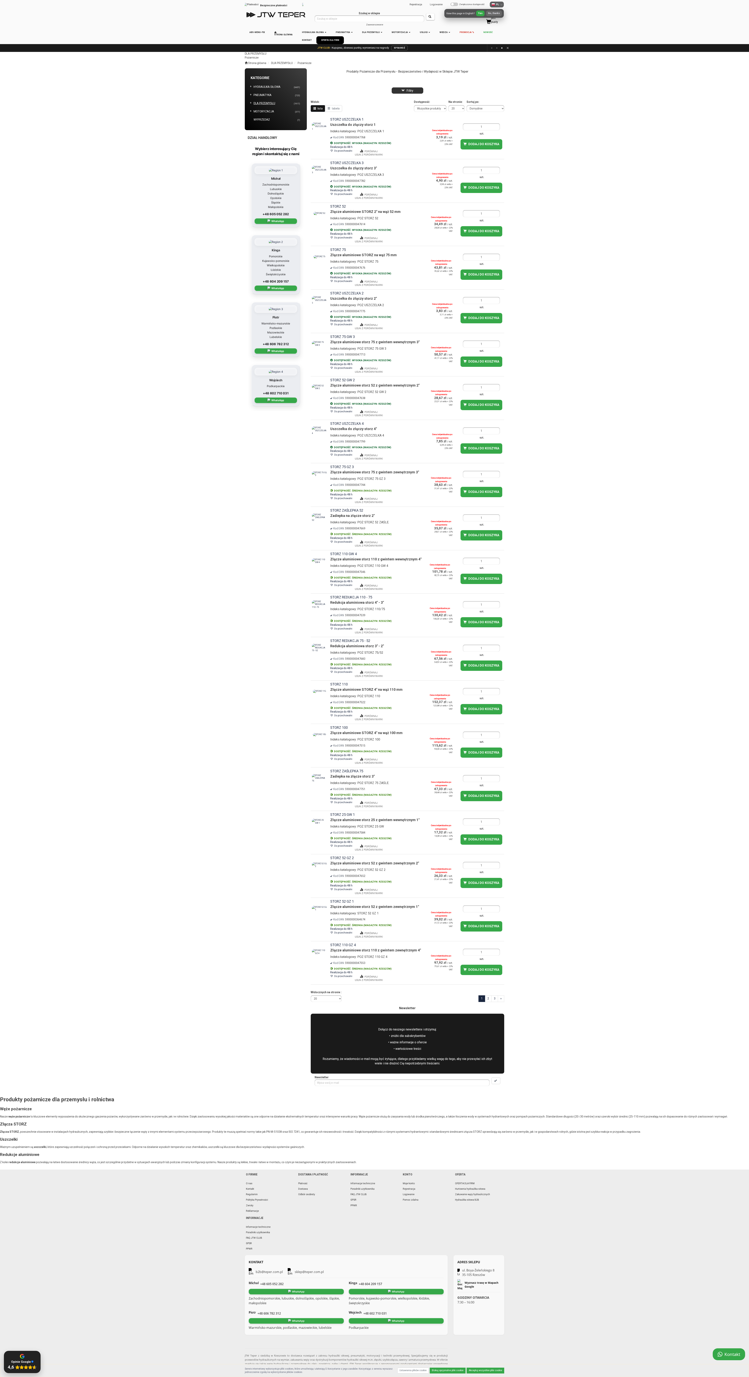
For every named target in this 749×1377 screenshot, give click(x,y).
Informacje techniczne (363, 1183)
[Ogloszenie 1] (492, 48)
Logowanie (436, 4)
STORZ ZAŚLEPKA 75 (346, 771)
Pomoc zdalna (410, 1199)
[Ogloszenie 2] (497, 48)
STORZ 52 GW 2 (342, 380)
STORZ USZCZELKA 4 (347, 423)
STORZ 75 (338, 250)
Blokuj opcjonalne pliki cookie (447, 1370)
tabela (335, 108)
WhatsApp (277, 221)
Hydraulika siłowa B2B (467, 1199)
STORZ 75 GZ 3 (342, 467)
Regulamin (252, 1194)
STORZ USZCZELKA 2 (347, 293)
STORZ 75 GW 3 (342, 337)
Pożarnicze (304, 63)
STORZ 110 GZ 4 (343, 945)
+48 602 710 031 (276, 393)
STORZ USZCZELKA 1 (347, 119)
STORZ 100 (339, 727)
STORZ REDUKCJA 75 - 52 (350, 641)
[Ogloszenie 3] (502, 48)
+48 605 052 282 (276, 214)
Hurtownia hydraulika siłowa (470, 1189)
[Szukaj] (430, 16)
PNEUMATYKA (343, 32)
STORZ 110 (339, 684)
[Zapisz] (496, 1080)
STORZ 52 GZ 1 (342, 901)
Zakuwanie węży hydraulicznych (472, 1194)
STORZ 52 (338, 206)
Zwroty (249, 1205)
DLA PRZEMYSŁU (371, 32)
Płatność (302, 1183)
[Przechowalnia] (479, 14)
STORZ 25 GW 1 (342, 815)
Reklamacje (252, 1211)
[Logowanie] (448, 14)
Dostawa (303, 1189)
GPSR (353, 1199)
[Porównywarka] (468, 14)
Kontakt (250, 1189)
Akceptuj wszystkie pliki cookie (485, 1370)
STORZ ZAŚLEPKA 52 (346, 510)
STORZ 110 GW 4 (343, 554)
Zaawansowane (374, 24)
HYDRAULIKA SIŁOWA (313, 32)
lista (320, 108)
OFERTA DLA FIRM (465, 1183)
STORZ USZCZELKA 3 (347, 163)
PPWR (354, 1205)
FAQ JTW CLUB (359, 1194)
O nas (249, 1183)
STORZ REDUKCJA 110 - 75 (351, 597)
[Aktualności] (458, 14)
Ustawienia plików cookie (413, 1370)
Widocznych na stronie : (326, 992)
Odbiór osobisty (306, 1194)
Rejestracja (416, 4)
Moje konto (409, 1183)
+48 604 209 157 (276, 281)
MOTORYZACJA (400, 32)
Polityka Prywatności (257, 1199)
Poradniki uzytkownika (362, 1189)
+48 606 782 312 (276, 344)
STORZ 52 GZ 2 (342, 858)
